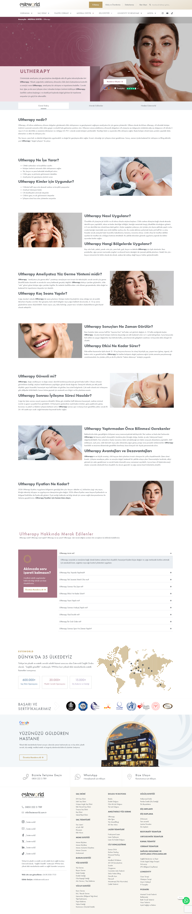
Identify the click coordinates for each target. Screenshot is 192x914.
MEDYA (150, 13)
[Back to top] (186, 908)
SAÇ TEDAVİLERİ (83, 819)
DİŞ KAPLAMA (146, 814)
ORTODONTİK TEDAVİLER (151, 836)
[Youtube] (167, 13)
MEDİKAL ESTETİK (84, 13)
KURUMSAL (25, 13)
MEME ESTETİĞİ (83, 837)
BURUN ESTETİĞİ (83, 858)
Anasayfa (22, 19)
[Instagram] (163, 13)
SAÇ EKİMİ (42, 13)
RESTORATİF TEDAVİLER (150, 831)
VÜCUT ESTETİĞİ (83, 886)
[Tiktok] (172, 13)
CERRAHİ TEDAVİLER (149, 846)
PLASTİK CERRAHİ (61, 13)
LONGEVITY (145, 871)
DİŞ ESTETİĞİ (104, 13)
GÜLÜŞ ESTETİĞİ (147, 794)
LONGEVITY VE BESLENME (128, 13)
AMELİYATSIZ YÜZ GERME (119, 811)
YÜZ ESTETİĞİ (82, 863)
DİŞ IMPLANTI (146, 809)
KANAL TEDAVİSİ (147, 841)
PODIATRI (144, 889)
